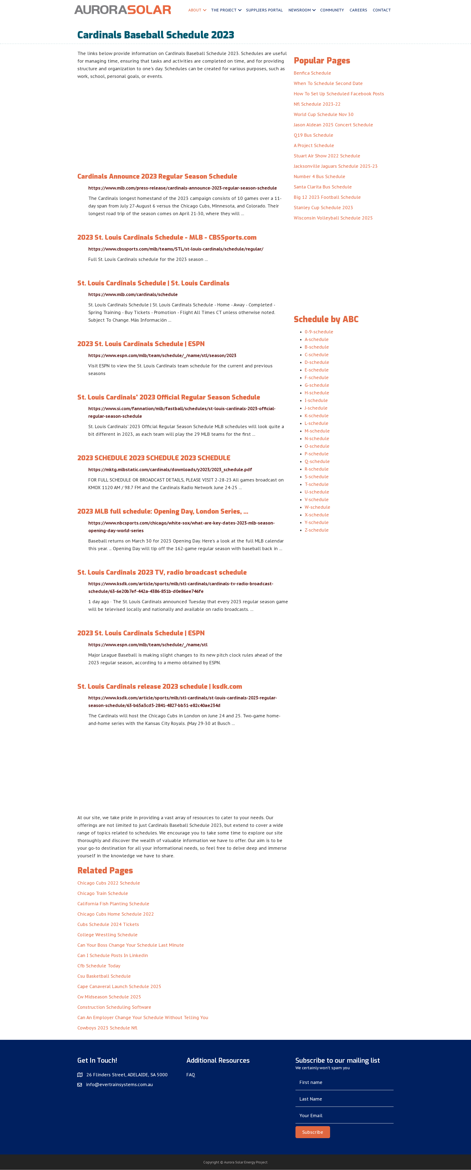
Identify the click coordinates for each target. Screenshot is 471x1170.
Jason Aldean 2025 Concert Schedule (333, 124)
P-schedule (317, 453)
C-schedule (317, 354)
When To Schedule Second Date (328, 83)
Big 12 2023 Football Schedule (327, 197)
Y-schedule (317, 522)
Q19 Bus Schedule (313, 135)
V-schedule (317, 499)
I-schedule (316, 400)
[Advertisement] (182, 121)
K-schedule (317, 415)
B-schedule (317, 347)
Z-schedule (317, 530)
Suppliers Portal (264, 10)
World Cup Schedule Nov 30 (324, 114)
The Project (224, 10)
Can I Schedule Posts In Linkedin (112, 955)
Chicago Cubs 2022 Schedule (108, 883)
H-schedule (317, 392)
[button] (312, 1132)
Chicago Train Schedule (102, 893)
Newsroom (299, 10)
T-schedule (317, 484)
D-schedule (317, 362)
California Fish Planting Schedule (113, 903)
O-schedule (317, 446)
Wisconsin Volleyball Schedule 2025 (333, 218)
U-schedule (317, 492)
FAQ (190, 1074)
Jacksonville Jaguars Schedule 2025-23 (336, 166)
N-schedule (317, 438)
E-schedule (317, 370)
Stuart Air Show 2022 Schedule (327, 156)
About (194, 10)
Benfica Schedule (312, 73)
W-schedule (317, 507)
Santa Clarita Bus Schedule (323, 187)
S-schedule (317, 476)
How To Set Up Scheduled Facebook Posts (339, 93)
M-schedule (317, 431)
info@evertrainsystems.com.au (119, 1084)
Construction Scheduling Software (114, 1007)
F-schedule (317, 377)
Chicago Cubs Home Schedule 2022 (115, 914)
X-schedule (317, 514)
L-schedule (316, 423)
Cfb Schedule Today (98, 965)
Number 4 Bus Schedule (319, 176)
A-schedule (317, 339)
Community (332, 10)
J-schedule (316, 408)
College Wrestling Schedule (107, 934)
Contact (382, 10)
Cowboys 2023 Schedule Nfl (107, 1028)
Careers (358, 10)
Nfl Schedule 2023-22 (317, 104)
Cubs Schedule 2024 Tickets (108, 924)
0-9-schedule (319, 331)
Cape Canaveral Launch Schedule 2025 (119, 986)
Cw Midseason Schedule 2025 (109, 997)
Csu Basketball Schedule (104, 976)
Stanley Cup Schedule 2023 (323, 207)
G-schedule (317, 385)
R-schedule (317, 469)
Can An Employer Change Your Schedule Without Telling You (142, 1017)
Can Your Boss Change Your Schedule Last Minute (130, 945)
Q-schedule (317, 461)
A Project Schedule (314, 145)
